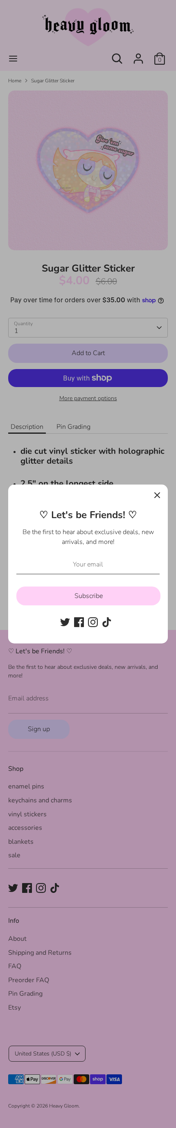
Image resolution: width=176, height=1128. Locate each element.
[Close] (157, 495)
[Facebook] (79, 622)
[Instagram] (93, 622)
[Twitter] (65, 622)
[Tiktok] (107, 622)
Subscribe (88, 595)
